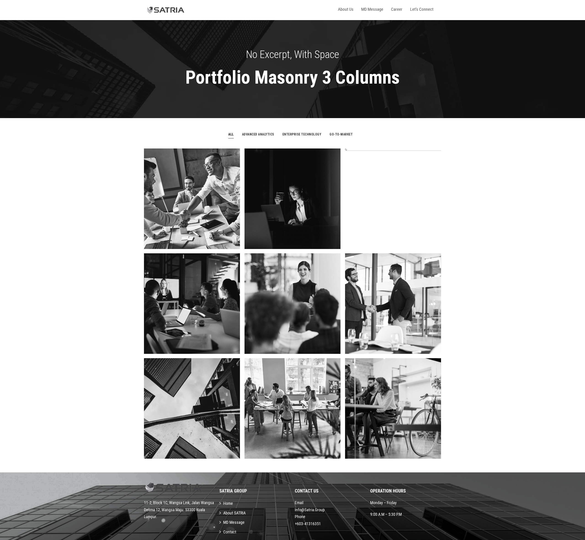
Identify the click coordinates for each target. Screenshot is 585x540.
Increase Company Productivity (192, 411)
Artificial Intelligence (192, 201)
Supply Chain (292, 315)
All (231, 134)
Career (396, 9)
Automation (191, 315)
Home (228, 503)
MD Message (372, 9)
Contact (229, 531)
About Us (346, 9)
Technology (306, 210)
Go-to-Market (341, 134)
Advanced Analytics (258, 134)
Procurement (205, 210)
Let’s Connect (421, 9)
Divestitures (178, 210)
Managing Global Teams (292, 411)
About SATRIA (234, 513)
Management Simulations (192, 306)
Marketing (178, 420)
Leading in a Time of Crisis (292, 306)
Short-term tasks (292, 201)
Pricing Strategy (393, 306)
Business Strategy (393, 210)
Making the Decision (393, 411)
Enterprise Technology (302, 134)
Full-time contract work (393, 201)
